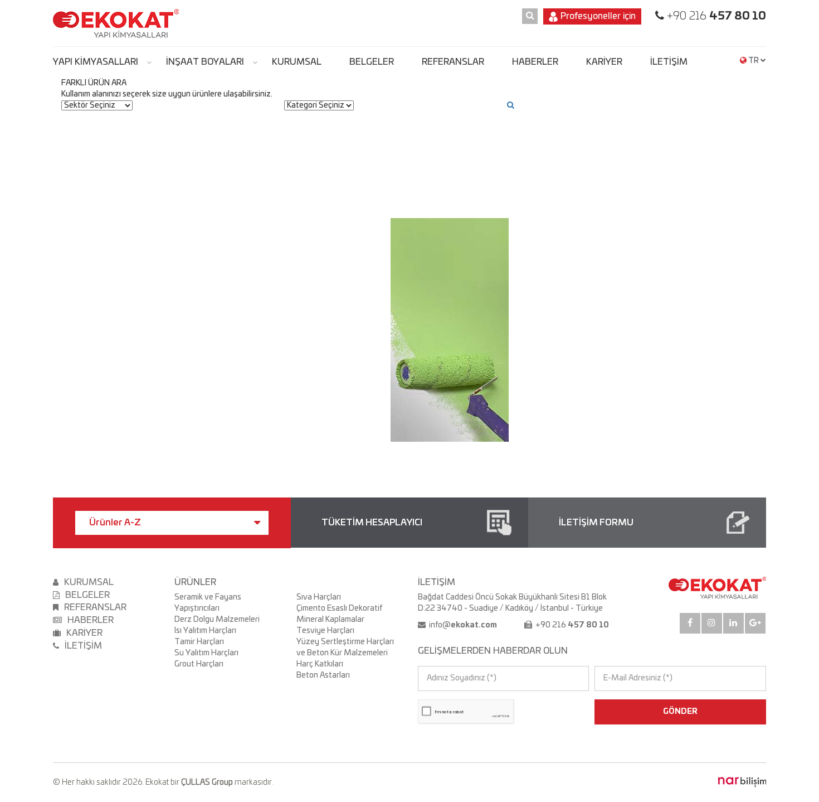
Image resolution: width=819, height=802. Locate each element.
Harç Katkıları (319, 664)
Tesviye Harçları (325, 631)
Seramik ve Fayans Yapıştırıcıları (207, 602)
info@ (462, 625)
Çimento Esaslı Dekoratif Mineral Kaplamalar (339, 614)
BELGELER (371, 61)
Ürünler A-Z (115, 522)
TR (753, 61)
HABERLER (535, 61)
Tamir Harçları (199, 642)
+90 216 (715, 16)
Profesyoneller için (598, 16)
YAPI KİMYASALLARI (95, 61)
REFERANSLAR (453, 61)
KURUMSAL (296, 61)
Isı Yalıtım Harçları (205, 631)
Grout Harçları (198, 664)
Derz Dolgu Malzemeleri (217, 620)
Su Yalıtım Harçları (206, 653)
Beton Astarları (323, 675)
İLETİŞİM (669, 61)
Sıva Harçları (318, 597)
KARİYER (604, 61)
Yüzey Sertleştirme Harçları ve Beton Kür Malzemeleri (345, 647)
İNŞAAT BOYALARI (205, 61)
